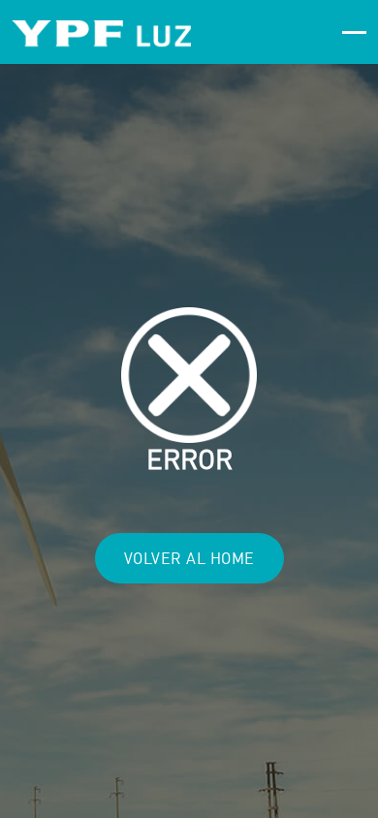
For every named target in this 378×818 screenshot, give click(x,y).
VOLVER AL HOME (189, 558)
